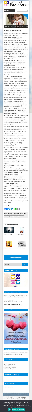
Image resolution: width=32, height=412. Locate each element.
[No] (30, 406)
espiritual (23, 213)
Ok (9, 409)
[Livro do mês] (22, 232)
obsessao (11, 217)
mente (6, 217)
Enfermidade (20, 248)
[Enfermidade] (22, 246)
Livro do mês (20, 234)
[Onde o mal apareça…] (9, 232)
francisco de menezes (17, 215)
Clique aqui (19, 354)
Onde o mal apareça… (9, 234)
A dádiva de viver (8, 365)
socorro (17, 217)
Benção (5, 363)
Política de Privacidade (18, 409)
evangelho (7, 215)
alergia (10, 213)
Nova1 (23, 398)
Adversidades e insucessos (10, 364)
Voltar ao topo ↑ (16, 258)
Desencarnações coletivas (10, 367)
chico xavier (16, 213)
